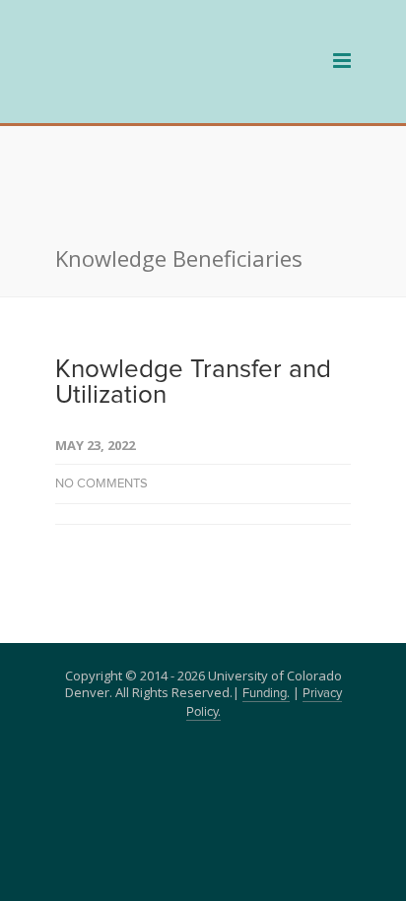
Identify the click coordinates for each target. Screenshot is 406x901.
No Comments (101, 390)
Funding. (266, 600)
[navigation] (163, 87)
